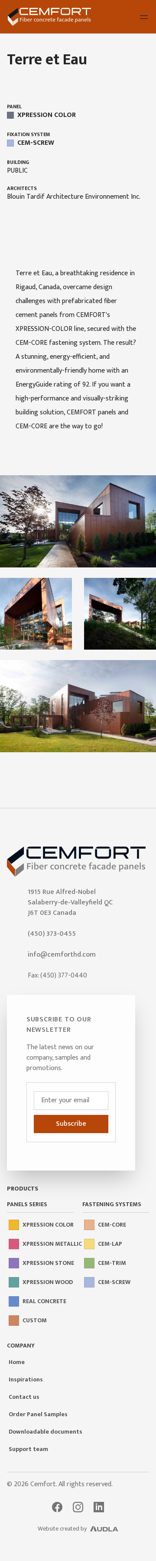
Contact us (24, 1397)
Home (17, 1362)
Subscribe (71, 1124)
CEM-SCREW (35, 143)
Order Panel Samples (38, 1414)
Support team (28, 1449)
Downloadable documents (45, 1432)
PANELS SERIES (27, 1204)
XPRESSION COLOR (46, 115)
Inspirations (26, 1379)
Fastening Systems (111, 1204)
